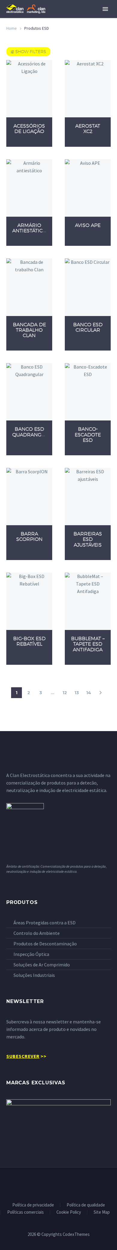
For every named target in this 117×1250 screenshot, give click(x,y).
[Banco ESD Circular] (88, 287)
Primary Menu (105, 9)
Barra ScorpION (29, 536)
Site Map (102, 1212)
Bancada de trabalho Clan (29, 330)
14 (88, 692)
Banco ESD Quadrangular (33, 431)
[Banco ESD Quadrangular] (29, 391)
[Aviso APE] (88, 188)
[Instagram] (66, 1183)
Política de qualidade (86, 1205)
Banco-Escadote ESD (88, 434)
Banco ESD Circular (88, 327)
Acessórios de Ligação (29, 128)
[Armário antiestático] (29, 188)
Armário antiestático (29, 227)
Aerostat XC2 (87, 128)
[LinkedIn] (58, 1183)
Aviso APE (87, 225)
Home (11, 28)
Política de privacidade (33, 1205)
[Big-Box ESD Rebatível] (29, 601)
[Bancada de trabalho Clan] (29, 287)
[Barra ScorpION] (29, 496)
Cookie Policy (68, 1212)
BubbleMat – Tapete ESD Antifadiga (87, 644)
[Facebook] (50, 1183)
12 (64, 692)
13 (76, 692)
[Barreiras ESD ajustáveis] (88, 496)
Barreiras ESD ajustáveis (88, 539)
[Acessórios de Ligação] (29, 88)
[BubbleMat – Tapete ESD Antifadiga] (88, 601)
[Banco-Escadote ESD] (88, 391)
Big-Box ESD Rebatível (29, 641)
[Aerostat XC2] (88, 88)
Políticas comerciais (25, 1212)
